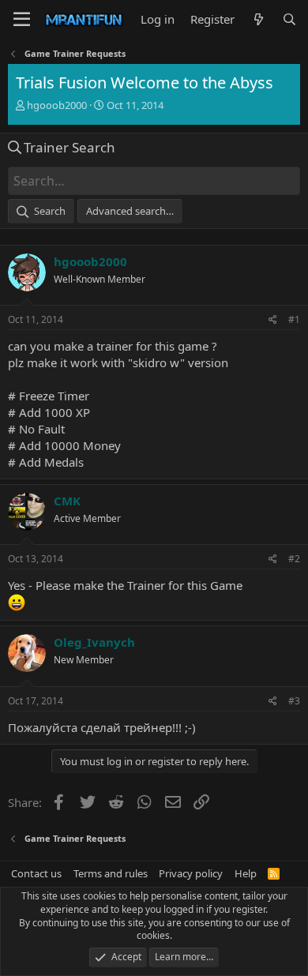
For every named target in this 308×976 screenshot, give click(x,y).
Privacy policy (191, 873)
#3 (294, 701)
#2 (294, 558)
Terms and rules (110, 873)
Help (246, 873)
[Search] (289, 19)
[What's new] (257, 19)
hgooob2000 (57, 105)
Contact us (36, 873)
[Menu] (21, 19)
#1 (294, 319)
